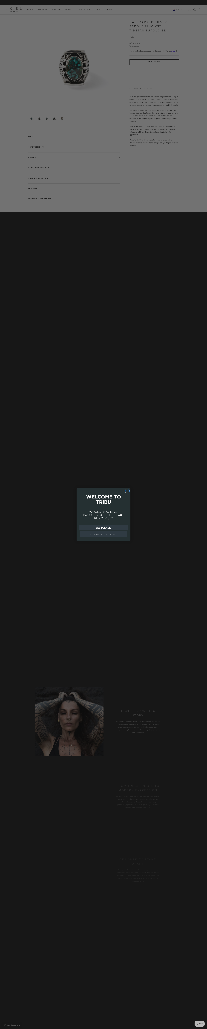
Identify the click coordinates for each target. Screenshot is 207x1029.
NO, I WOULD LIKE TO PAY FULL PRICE (103, 534)
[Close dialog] (127, 491)
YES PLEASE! (103, 527)
